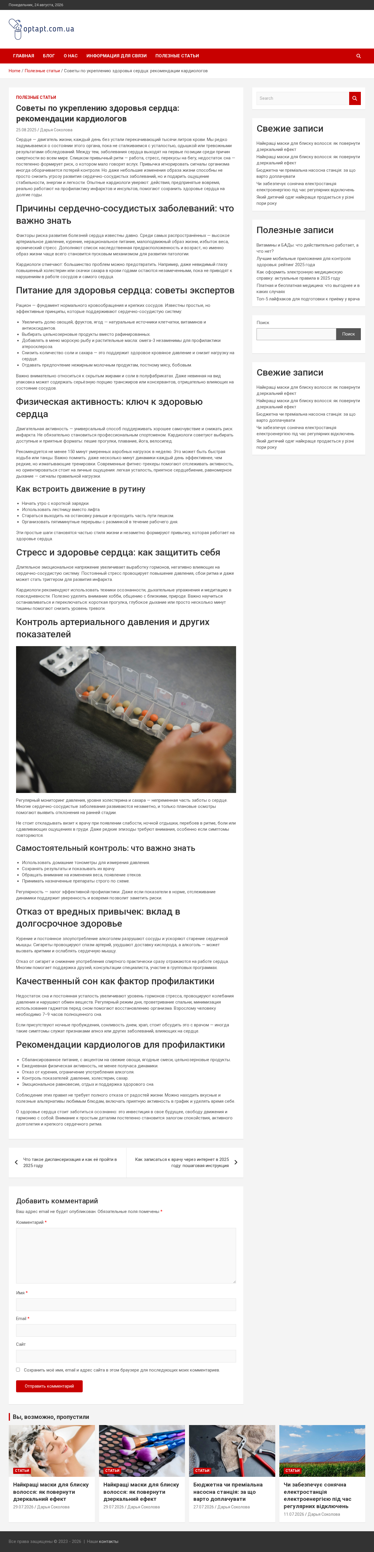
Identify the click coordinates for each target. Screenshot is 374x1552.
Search (355, 98)
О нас (71, 55)
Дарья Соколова (56, 130)
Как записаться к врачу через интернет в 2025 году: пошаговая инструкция (182, 1162)
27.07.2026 (203, 1507)
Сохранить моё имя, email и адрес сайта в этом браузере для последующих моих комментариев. (122, 1370)
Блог (49, 55)
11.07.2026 (294, 1514)
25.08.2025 (26, 130)
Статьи (22, 1471)
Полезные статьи (177, 55)
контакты (108, 1541)
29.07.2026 (23, 1507)
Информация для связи (116, 55)
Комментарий (31, 1222)
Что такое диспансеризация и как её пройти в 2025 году (70, 1162)
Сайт (21, 1344)
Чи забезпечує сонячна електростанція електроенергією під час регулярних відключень (318, 1495)
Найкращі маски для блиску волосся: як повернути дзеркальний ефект (51, 1491)
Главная (23, 55)
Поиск (263, 322)
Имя (22, 1292)
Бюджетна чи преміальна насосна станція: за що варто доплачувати (228, 1491)
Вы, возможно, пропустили (51, 1416)
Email (23, 1318)
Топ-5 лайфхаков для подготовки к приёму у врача (308, 299)
